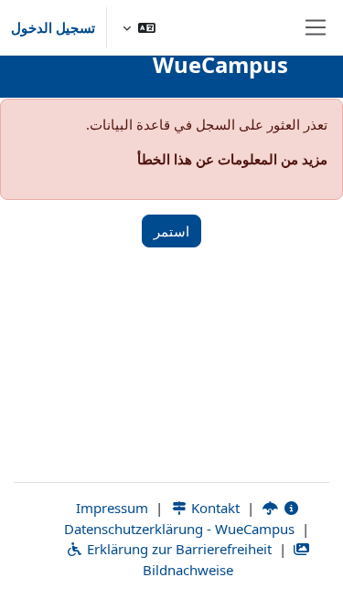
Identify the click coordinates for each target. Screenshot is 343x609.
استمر (171, 231)
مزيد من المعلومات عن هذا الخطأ (232, 159)
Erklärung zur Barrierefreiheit (177, 549)
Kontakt (214, 508)
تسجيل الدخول (53, 27)
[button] (139, 27)
